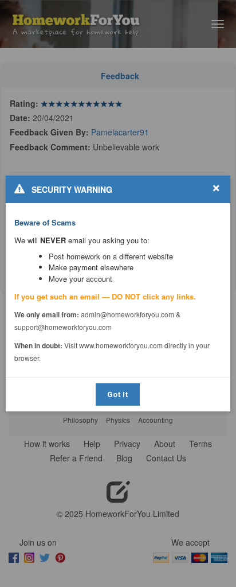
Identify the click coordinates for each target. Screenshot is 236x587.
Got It (117, 394)
